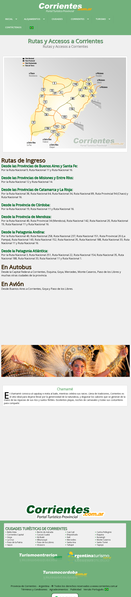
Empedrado (72, 534)
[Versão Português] (32, 27)
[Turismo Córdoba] (65, 583)
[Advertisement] (65, 316)
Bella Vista (11, 532)
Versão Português (94, 589)
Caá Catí (70, 532)
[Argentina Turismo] (89, 566)
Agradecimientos (59, 589)
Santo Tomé (102, 542)
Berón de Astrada (45, 532)
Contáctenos (13, 27)
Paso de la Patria (14, 542)
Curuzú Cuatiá (43, 534)
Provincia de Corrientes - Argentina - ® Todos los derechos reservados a (51, 586)
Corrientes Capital (15, 534)
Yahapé (70, 545)
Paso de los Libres (45, 542)
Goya (9, 537)
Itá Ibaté (40, 537)
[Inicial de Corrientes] (65, 11)
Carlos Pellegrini (104, 532)
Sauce (9, 545)
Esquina (100, 534)
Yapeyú (100, 545)
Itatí (68, 537)
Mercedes (71, 539)
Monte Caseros (104, 539)
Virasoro (41, 545)
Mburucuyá (42, 539)
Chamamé (65, 389)
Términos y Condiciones (34, 589)
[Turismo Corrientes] (41, 566)
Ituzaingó (101, 537)
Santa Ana (71, 542)
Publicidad (75, 589)
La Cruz (10, 539)
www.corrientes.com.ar (105, 586)
